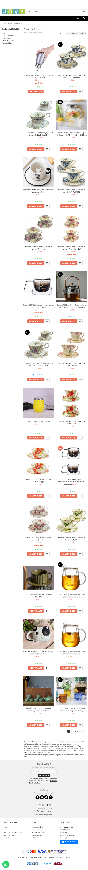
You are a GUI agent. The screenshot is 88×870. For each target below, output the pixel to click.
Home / (6, 23)
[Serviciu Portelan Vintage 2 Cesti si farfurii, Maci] (71, 403)
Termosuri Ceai (7, 43)
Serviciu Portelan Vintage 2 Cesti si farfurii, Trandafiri (38, 248)
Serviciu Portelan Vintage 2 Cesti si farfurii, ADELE (71, 364)
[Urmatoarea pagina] (83, 731)
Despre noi (7, 827)
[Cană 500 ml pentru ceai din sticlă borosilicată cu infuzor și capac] (71, 577)
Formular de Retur (38, 835)
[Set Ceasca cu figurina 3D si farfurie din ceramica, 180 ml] (38, 172)
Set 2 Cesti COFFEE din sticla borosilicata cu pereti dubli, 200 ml (71, 480)
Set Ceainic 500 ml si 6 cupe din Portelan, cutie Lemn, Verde (38, 710)
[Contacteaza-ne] (78, 18)
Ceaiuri (4, 33)
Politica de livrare (9, 835)
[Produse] (4, 19)
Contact (6, 838)
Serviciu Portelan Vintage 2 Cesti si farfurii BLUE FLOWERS (71, 191)
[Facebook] (38, 797)
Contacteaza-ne (70, 842)
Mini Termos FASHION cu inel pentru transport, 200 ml (38, 76)
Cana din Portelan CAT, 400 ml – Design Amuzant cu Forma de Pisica (38, 653)
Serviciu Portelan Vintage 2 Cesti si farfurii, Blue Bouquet (71, 76)
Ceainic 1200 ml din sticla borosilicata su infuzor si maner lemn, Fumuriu (71, 306)
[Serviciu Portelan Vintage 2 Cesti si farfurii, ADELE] (71, 345)
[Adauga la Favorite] (46, 91)
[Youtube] (42, 797)
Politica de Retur (37, 830)
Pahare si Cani (6, 38)
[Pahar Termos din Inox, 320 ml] (38, 403)
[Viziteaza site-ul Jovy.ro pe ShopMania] (32, 863)
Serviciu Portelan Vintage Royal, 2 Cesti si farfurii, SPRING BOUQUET (38, 364)
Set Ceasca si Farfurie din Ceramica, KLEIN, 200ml (38, 596)
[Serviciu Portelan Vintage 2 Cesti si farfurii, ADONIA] (71, 519)
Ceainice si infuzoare (8, 35)
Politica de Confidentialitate (12, 832)
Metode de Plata (37, 827)
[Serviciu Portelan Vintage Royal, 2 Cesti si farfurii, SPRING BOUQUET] (38, 344)
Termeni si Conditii (9, 830)
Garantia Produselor (38, 832)
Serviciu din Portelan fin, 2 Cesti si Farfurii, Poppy (38, 480)
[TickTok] (46, 797)
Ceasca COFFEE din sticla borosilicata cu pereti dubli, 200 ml (38, 306)
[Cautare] (84, 11)
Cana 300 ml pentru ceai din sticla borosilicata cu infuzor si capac (71, 653)
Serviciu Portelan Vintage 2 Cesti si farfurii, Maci (71, 422)
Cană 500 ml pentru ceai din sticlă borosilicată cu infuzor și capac (71, 596)
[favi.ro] (58, 863)
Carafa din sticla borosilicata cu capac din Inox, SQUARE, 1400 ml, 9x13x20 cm (71, 134)
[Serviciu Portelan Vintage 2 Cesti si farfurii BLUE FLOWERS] (71, 172)
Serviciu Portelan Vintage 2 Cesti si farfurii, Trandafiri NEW (71, 248)
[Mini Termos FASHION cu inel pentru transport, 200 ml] (38, 57)
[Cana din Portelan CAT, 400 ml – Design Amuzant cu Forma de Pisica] (38, 634)
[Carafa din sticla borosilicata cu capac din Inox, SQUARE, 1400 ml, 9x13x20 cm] (71, 114)
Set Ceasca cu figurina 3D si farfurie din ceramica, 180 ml (38, 191)
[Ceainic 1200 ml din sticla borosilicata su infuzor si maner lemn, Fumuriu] (71, 286)
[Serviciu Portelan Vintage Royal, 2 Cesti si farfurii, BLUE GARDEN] (38, 114)
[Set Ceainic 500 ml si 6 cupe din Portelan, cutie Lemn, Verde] (38, 691)
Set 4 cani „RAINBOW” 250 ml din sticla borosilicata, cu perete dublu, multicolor (71, 710)
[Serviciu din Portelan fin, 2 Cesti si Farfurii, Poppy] (38, 461)
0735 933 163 (45, 811)
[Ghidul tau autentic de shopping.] (46, 863)
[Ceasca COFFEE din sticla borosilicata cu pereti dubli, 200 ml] (38, 287)
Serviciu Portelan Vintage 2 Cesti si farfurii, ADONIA (71, 539)
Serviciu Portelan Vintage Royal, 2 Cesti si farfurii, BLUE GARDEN (38, 134)
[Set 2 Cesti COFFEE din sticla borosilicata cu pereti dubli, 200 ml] (71, 461)
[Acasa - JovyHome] (13, 11)
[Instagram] (51, 797)
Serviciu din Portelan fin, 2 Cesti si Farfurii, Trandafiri (38, 539)
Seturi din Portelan (8, 40)
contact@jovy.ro (45, 814)
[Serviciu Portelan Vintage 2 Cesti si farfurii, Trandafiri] (38, 229)
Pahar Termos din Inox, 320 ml (38, 421)
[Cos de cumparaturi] (83, 18)
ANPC (34, 838)
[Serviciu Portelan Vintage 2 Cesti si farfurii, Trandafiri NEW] (71, 229)
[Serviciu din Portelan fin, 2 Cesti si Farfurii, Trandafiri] (38, 519)
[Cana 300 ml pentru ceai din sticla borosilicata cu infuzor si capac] (71, 634)
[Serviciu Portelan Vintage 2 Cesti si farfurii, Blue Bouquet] (71, 56)
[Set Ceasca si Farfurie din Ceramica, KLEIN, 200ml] (38, 577)
